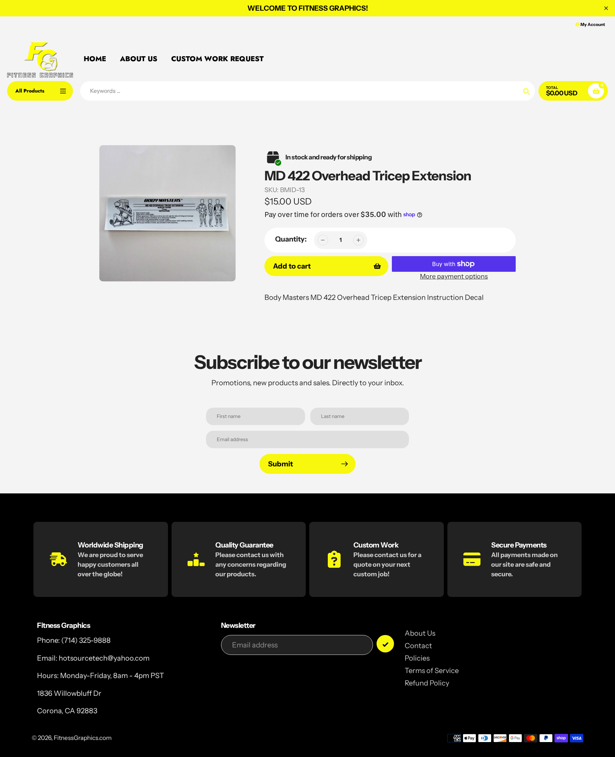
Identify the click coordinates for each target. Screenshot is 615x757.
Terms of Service (432, 670)
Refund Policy (427, 683)
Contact (418, 645)
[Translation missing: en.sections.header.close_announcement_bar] (606, 8)
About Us (420, 633)
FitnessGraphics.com (83, 737)
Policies (417, 658)
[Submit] (385, 643)
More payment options (454, 276)
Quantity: (291, 239)
